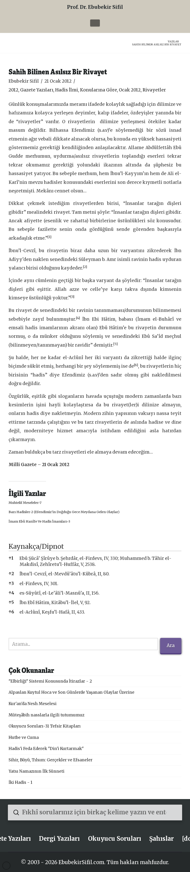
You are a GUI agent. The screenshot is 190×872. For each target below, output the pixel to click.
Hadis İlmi (66, 90)
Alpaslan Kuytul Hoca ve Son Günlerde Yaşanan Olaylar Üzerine (71, 692)
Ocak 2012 (130, 90)
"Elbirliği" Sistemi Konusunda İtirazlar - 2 (50, 681)
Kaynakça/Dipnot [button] (36, 546)
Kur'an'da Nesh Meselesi (33, 703)
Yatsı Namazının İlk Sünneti (36, 771)
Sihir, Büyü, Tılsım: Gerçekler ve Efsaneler (50, 759)
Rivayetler (154, 90)
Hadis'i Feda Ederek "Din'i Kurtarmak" (46, 748)
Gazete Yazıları (36, 90)
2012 (13, 90)
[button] (95, 22)
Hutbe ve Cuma (24, 737)
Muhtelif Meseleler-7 (25, 503)
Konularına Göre (98, 90)
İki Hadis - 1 (20, 782)
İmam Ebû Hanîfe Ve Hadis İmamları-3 (39, 521)
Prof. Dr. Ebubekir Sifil (95, 7)
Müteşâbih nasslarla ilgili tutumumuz (46, 715)
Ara (171, 645)
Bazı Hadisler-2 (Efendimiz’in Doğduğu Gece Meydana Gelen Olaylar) (64, 512)
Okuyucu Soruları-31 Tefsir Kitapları (45, 726)
